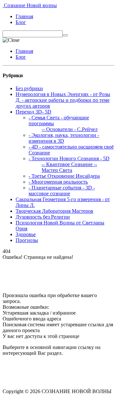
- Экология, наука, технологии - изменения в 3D (64, 138)
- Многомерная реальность (58, 182)
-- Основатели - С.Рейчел (70, 129)
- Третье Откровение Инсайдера (64, 176)
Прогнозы (27, 240)
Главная (24, 16)
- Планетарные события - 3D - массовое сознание (62, 190)
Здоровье (26, 234)
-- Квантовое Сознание (67, 164)
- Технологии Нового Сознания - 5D (69, 158)
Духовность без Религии (43, 217)
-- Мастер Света (69, 167)
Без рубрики (29, 88)
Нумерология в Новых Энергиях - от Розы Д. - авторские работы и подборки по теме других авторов (63, 100)
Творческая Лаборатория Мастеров (54, 211)
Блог (21, 22)
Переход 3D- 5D (33, 111)
